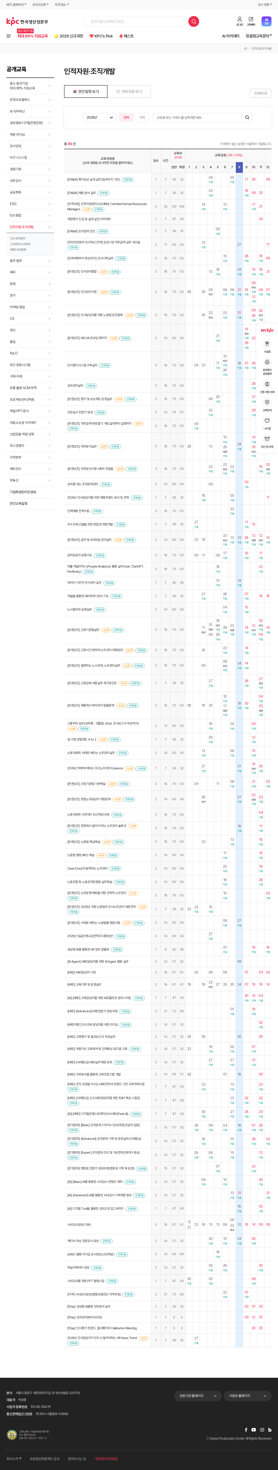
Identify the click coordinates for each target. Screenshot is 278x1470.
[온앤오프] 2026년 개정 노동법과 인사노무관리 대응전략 (101, 907)
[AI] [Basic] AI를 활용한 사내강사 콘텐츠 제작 (94, 1182)
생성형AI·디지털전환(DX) (26, 123)
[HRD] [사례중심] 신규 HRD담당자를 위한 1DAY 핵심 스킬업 (103, 1098)
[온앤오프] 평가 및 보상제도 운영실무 (89, 399)
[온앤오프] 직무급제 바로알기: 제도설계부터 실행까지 (99, 423)
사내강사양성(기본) (79, 1225)
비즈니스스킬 (18, 157)
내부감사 (15, 181)
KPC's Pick (104, 36)
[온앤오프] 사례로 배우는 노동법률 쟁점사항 (93, 923)
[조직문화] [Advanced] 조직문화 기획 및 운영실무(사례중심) (104, 1139)
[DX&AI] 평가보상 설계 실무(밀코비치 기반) (93, 179)
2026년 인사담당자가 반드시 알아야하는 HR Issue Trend (102, 1338)
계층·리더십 (17, 135)
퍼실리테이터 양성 (78, 1267)
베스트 (129, 36)
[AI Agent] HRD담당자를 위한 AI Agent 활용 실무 (97, 962)
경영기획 (15, 169)
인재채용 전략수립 (78, 511)
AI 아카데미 (231, 36)
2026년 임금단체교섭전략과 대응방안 (90, 936)
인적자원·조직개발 (261, 48)
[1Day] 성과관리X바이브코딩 (84, 1317)
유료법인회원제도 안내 (44, 1459)
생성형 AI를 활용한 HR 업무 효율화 (88, 949)
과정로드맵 (260, 93)
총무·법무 (16, 261)
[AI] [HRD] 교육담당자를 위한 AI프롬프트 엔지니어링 (99, 998)
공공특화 (15, 192)
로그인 (240, 24)
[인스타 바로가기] (262, 1429)
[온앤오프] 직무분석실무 (82, 446)
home (245, 48)
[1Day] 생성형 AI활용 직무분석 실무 (88, 1306)
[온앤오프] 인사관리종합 (82, 271)
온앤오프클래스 (20, 100)
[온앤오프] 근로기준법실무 (83, 630)
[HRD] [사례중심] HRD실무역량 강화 (89, 1062)
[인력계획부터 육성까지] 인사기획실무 (90, 258)
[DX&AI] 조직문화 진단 (81, 231)
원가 (13, 295)
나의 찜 (267, 428)
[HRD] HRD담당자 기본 (81, 972)
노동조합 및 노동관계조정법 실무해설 (89, 882)
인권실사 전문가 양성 (80, 412)
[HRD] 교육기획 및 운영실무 (84, 984)
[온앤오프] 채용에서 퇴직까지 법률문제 (90, 705)
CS (12, 319)
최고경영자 (17, 446)
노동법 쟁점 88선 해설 (80, 855)
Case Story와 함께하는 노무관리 (87, 868)
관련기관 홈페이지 (191, 1396)
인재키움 (128, 179)
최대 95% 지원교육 (32, 36)
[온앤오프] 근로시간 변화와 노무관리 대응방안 (95, 650)
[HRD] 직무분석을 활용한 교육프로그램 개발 (94, 1074)
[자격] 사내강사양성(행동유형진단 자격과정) (94, 1294)
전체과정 (9, 36)
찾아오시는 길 (77, 1459)
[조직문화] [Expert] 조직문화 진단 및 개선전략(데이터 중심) (103, 1153)
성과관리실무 (75, 386)
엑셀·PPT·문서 (19, 411)
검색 (193, 21)
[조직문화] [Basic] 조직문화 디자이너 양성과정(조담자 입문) (103, 1125)
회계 (13, 284)
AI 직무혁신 (17, 111)
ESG (13, 204)
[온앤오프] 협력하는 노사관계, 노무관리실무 (93, 666)
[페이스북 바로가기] (246, 1429)
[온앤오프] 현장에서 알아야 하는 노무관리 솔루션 (96, 826)
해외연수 (15, 469)
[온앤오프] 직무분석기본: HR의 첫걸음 (90, 469)
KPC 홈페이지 (15, 5)
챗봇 (266, 21)
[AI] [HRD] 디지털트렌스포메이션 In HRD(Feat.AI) (97, 1114)
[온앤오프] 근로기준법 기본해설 (86, 784)
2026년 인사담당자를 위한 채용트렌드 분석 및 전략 (98, 498)
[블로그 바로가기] (269, 1429)
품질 (13, 342)
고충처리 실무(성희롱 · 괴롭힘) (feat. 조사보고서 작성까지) (103, 723)
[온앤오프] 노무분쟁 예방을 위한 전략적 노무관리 (96, 893)
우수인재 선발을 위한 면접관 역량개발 (90, 524)
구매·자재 (16, 376)
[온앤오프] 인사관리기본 (82, 292)
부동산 (14, 480)
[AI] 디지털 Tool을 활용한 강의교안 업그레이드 (95, 1209)
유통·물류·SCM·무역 (23, 388)
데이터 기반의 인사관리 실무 (84, 583)
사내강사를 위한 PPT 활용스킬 (85, 1281)
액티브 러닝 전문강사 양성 (83, 1241)
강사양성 (15, 146)
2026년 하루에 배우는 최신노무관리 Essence (95, 768)
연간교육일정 (18, 503)
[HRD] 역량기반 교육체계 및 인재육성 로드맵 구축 (97, 1049)
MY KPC (267, 330)
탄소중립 (15, 215)
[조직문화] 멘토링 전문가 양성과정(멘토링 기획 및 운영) (100, 1168)
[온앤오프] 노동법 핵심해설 (83, 842)
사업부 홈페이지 (239, 1396)
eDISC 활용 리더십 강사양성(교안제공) (90, 1254)
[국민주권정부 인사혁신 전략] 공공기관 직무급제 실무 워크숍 (103, 242)
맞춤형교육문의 (257, 36)
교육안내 (267, 410)
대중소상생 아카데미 (23, 423)
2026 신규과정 (71, 36)
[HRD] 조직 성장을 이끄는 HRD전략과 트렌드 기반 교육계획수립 (105, 1084)
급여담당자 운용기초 (79, 555)
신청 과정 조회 (267, 392)
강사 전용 (263, 5)
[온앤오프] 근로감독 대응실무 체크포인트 (92, 683)
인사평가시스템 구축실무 (82, 365)
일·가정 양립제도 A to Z (81, 739)
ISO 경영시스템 (20, 365)
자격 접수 (60, 5)
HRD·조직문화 (18, 249)
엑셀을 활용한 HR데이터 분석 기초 (88, 596)
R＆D (13, 353)
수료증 (267, 351)
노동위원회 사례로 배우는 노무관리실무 (91, 753)
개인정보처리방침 (106, 1459)
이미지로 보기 (131, 91)
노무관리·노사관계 (20, 244)
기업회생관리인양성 (23, 492)
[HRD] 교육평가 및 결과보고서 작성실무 (91, 1037)
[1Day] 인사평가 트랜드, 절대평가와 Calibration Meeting (102, 1328)
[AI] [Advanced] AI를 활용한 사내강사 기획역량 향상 (99, 1195)
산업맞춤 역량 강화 (22, 434)
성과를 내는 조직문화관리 (82, 484)
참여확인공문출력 (267, 371)
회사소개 (12, 1459)
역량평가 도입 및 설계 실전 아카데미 (89, 219)
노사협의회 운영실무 (79, 609)
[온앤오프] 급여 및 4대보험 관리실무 (89, 540)
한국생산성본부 (27, 21)
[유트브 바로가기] (254, 1429)
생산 (13, 330)
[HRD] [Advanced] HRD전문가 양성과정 (92, 1011)
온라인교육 (39, 5)
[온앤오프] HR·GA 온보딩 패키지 (87, 338)
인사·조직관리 (17, 238)
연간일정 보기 (88, 91)
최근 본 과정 (267, 446)
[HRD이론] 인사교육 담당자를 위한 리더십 (92, 1025)
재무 (13, 272)
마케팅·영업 (17, 307)
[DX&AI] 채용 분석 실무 (81, 193)
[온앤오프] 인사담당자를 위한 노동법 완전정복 (95, 315)
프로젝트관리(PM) (22, 400)
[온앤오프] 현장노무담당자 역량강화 (89, 799)
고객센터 (251, 24)
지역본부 (15, 457)
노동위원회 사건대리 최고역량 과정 (88, 815)
